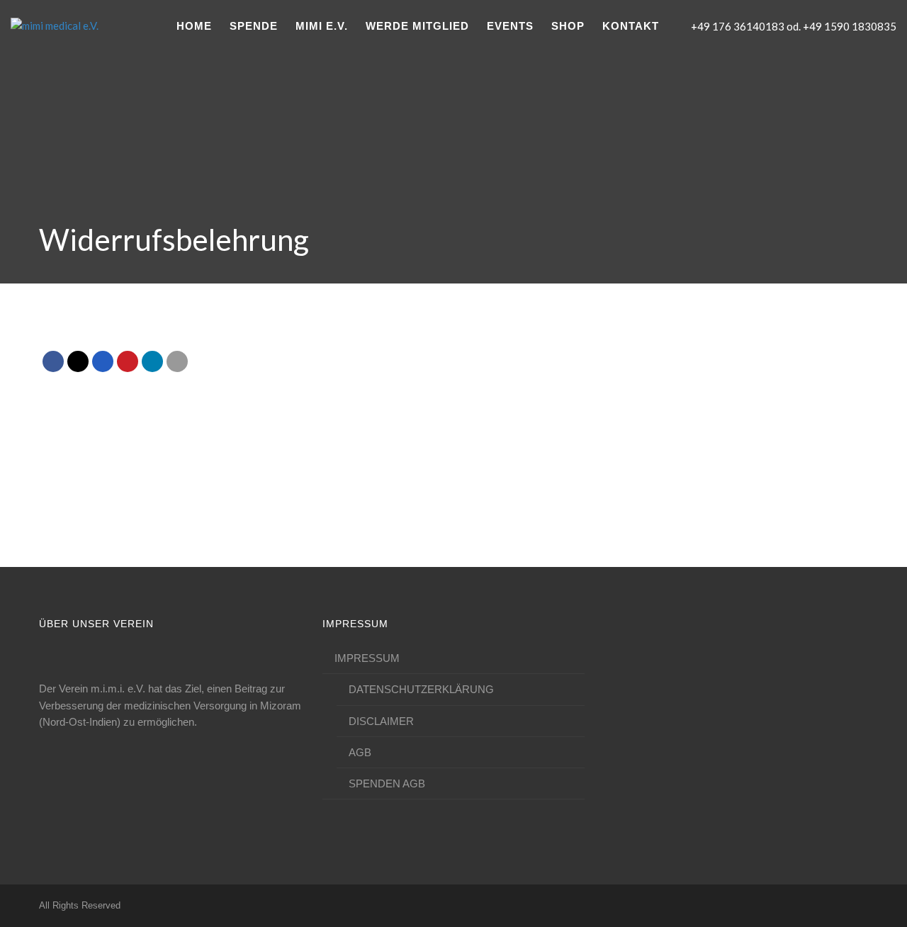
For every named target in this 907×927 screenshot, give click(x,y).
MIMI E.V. (321, 26)
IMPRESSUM (367, 658)
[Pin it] (127, 361)
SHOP (568, 26)
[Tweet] (78, 361)
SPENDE (254, 26)
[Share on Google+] (102, 361)
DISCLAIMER (381, 721)
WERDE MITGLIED (417, 26)
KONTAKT (630, 26)
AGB (360, 752)
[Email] (177, 361)
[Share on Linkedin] (152, 361)
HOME (194, 26)
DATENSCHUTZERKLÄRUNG (421, 689)
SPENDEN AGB (387, 783)
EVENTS (510, 26)
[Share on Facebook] (53, 361)
